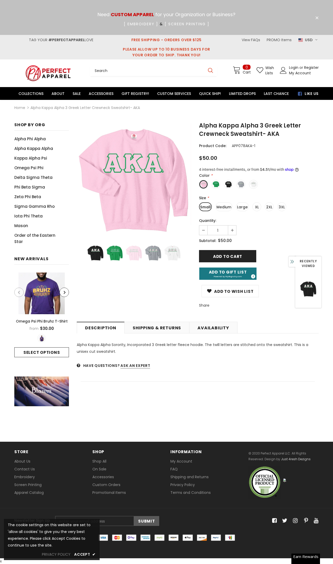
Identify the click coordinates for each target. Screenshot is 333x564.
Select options (41, 352)
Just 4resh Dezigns (296, 459)
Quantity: (207, 220)
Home (19, 107)
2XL (269, 207)
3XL (282, 207)
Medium (223, 207)
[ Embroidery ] (141, 24)
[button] (228, 274)
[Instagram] (294, 521)
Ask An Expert (135, 365)
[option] (41, 314)
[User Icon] (283, 70)
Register (311, 67)
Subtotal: (207, 240)
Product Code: (212, 145)
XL (257, 207)
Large (242, 207)
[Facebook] (273, 521)
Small (205, 207)
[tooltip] (253, 276)
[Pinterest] (305, 521)
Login (294, 67)
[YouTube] (315, 521)
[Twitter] (284, 521)
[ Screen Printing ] (187, 24)
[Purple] (42, 338)
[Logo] (48, 73)
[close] (316, 18)
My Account (300, 73)
